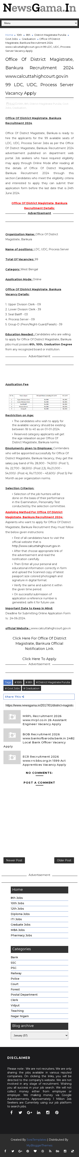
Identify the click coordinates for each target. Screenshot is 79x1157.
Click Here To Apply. (39, 659)
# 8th (29, 682)
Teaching (17, 1011)
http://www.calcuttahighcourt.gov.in (36, 546)
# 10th (18, 682)
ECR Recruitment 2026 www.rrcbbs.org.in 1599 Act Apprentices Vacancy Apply (44, 760)
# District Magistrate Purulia (53, 682)
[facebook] (11, 1113)
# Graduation (31, 688)
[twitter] (20, 1113)
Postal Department (24, 994)
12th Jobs (17, 908)
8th (28, 34)
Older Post (64, 860)
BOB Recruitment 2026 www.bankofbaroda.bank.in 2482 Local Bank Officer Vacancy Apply (39, 740)
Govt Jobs (11, 38)
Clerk (14, 1000)
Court (14, 984)
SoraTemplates (36, 1139)
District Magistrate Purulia (50, 34)
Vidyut (15, 1005)
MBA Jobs (18, 930)
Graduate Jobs (20, 924)
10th (19, 34)
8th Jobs (17, 898)
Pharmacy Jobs (21, 935)
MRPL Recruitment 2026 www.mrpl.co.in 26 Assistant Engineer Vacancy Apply (45, 720)
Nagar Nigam (20, 1016)
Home (9, 34)
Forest (15, 989)
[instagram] (48, 1113)
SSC (13, 962)
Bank (14, 957)
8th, (26, 103)
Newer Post (14, 860)
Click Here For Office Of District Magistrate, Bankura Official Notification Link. (39, 643)
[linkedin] (39, 1113)
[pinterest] (57, 1113)
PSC (13, 968)
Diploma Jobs (20, 914)
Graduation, (19, 107)
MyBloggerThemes (39, 1145)
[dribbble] (43, 1151)
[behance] (58, 1151)
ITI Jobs (16, 919)
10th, (21, 103)
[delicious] (73, 1151)
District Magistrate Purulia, (46, 103)
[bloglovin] (35, 1151)
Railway (16, 973)
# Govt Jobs (12, 688)
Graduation (29, 38)
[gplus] (30, 1113)
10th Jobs (17, 903)
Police (15, 978)
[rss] (50, 1151)
